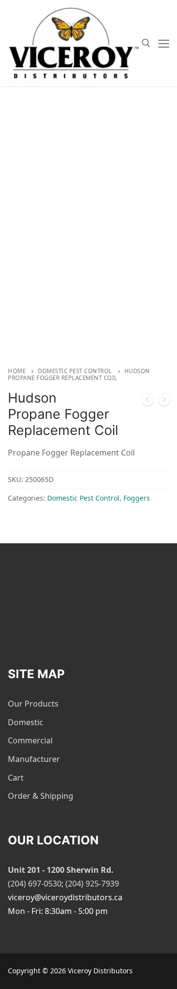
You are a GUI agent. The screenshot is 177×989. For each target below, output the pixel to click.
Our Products (33, 703)
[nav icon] (163, 43)
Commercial (30, 740)
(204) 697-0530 (34, 883)
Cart (16, 777)
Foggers (136, 498)
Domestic (25, 722)
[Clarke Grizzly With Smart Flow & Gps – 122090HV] (164, 401)
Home (17, 371)
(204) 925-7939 (92, 883)
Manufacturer (34, 759)
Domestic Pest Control (75, 371)
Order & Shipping (40, 795)
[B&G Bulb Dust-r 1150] (147, 401)
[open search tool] (146, 43)
